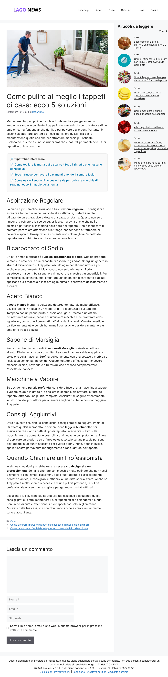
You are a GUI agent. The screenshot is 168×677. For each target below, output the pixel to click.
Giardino (126, 10)
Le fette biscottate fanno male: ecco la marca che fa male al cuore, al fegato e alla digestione (151, 147)
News (141, 10)
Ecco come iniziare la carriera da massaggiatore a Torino (150, 44)
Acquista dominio (118, 671)
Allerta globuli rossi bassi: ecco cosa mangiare (149, 129)
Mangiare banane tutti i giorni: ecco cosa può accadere (147, 95)
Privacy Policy (62, 671)
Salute (154, 10)
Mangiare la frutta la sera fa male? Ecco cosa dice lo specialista (150, 165)
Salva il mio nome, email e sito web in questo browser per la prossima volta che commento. (56, 628)
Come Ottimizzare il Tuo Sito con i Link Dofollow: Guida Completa (150, 61)
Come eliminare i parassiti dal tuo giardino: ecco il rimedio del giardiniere (49, 524)
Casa (112, 10)
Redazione (79, 671)
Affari (99, 10)
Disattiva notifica (96, 671)
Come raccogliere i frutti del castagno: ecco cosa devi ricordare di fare (49, 528)
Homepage (83, 10)
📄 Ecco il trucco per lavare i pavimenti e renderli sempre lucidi (52, 174)
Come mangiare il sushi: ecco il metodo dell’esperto (150, 112)
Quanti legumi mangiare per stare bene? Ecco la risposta (150, 79)
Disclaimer (46, 671)
